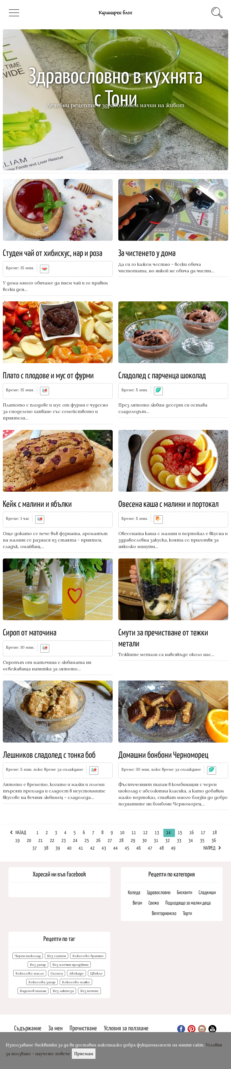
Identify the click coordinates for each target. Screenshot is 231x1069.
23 (63, 840)
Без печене (89, 991)
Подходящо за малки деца (188, 902)
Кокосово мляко (76, 982)
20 (29, 840)
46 (138, 848)
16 (191, 832)
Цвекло (96, 973)
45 (127, 848)
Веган (137, 902)
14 (168, 832)
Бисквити (184, 892)
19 (17, 840)
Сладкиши (207, 892)
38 (46, 848)
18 (214, 832)
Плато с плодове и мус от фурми (48, 374)
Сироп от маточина (29, 631)
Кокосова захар (41, 982)
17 (203, 832)
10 (122, 832)
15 (180, 832)
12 (145, 832)
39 (57, 848)
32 (167, 840)
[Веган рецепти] (158, 391)
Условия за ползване (126, 1028)
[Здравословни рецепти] (44, 391)
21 (40, 840)
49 (173, 848)
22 (52, 840)
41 (81, 848)
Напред (209, 848)
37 (34, 848)
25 (87, 840)
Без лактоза (63, 991)
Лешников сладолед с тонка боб (49, 754)
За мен (55, 1028)
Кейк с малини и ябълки (37, 503)
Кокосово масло (29, 973)
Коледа (134, 892)
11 (134, 832)
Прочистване (83, 1028)
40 (69, 848)
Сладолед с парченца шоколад (162, 374)
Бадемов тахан (33, 991)
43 (104, 848)
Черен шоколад (28, 956)
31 (156, 840)
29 (133, 840)
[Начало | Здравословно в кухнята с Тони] (115, 17)
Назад (20, 832)
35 (202, 840)
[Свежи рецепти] (44, 269)
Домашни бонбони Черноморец (163, 754)
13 (157, 832)
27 (110, 840)
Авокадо (76, 973)
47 (150, 848)
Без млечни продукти (70, 964)
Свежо (153, 902)
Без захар (38, 964)
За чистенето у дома (147, 252)
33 (179, 840)
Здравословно (158, 892)
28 (121, 840)
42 (92, 848)
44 (115, 848)
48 (161, 848)
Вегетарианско (164, 913)
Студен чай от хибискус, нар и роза (52, 252)
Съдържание (27, 1028)
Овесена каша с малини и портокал (168, 503)
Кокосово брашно (88, 956)
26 (98, 840)
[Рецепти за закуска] (158, 519)
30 (144, 840)
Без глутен (56, 956)
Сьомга (56, 973)
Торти (187, 913)
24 (75, 840)
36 (214, 840)
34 (190, 840)
